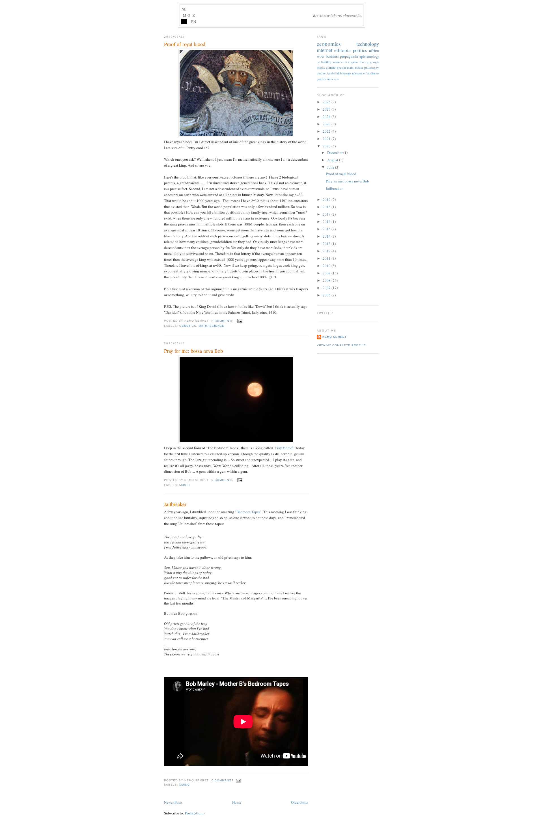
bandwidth (333, 73)
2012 (327, 250)
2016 (327, 221)
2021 (327, 138)
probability (324, 62)
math (203, 325)
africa (374, 50)
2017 (327, 214)
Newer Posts (173, 802)
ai (368, 73)
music (184, 485)
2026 (327, 101)
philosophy (371, 67)
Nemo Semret (334, 336)
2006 (327, 295)
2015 (327, 228)
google (374, 62)
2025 (327, 109)
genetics (187, 325)
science (217, 325)
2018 (327, 206)
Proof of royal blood (184, 44)
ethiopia (342, 50)
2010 (327, 265)
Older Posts (299, 802)
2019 (327, 199)
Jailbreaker (175, 504)
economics (329, 43)
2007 (327, 287)
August (333, 159)
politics (360, 50)
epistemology (369, 56)
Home (236, 802)
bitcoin (341, 67)
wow (320, 56)
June (331, 167)
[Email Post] (239, 320)
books (321, 67)
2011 (327, 258)
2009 (327, 273)
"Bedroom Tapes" (248, 511)
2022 (327, 131)
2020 (327, 146)
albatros (374, 73)
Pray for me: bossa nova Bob (193, 350)
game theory (359, 62)
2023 (327, 123)
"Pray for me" (284, 447)
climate (330, 67)
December (335, 152)
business (332, 56)
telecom (357, 73)
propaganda (349, 56)
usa (346, 62)
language (345, 73)
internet (324, 50)
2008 (327, 280)
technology (367, 43)
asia (336, 79)
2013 (327, 243)
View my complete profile (341, 345)
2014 (327, 236)
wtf (364, 73)
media (359, 67)
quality (321, 73)
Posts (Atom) (194, 813)
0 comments (222, 320)
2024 (327, 116)
